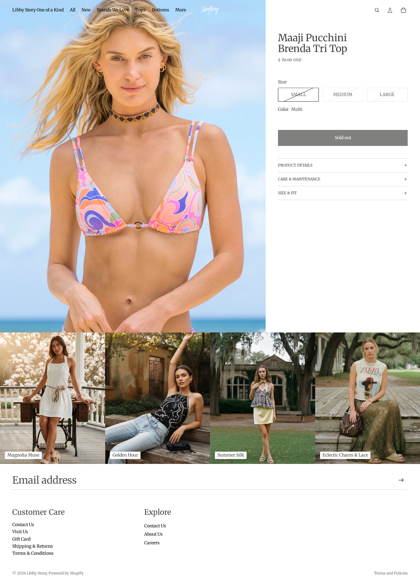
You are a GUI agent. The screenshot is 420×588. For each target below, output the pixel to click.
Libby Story (37, 573)
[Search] (377, 10)
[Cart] (403, 10)
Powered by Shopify (66, 573)
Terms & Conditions (32, 553)
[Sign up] (401, 480)
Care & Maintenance (299, 179)
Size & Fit (287, 193)
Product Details (295, 165)
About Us (153, 534)
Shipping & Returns (32, 546)
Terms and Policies (391, 573)
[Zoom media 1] (133, 166)
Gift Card (21, 539)
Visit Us (20, 531)
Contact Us (23, 524)
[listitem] (180, 10)
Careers (152, 542)
